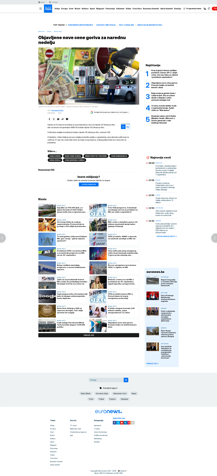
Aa (123, 127)
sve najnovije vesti (166, 236)
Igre (71, 435)
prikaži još (89, 335)
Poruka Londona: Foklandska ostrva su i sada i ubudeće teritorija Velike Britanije (165, 186)
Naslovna (41, 31)
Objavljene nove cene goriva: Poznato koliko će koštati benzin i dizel (122, 325)
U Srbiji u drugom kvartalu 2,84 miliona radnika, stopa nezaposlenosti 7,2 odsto (121, 310)
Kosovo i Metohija (106, 25)
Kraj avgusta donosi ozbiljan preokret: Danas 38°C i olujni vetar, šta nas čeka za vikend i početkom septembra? (164, 73)
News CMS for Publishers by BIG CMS (108, 473)
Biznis (77, 8)
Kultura (85, 8)
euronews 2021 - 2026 (107, 471)
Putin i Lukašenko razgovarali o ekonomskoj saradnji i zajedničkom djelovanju (168, 316)
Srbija (57, 8)
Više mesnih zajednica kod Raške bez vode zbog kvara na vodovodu (166, 213)
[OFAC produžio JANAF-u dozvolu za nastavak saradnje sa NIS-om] (98, 239)
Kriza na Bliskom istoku (149, 25)
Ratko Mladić (86, 393)
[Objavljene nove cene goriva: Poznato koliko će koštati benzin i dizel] (98, 325)
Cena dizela (54, 160)
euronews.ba (155, 271)
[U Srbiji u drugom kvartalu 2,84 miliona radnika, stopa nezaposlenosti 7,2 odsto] (98, 311)
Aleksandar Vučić (119, 393)
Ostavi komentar (89, 184)
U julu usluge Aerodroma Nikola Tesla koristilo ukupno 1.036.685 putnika (71, 325)
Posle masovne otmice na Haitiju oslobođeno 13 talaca (166, 200)
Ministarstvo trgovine (96, 156)
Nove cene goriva (73, 156)
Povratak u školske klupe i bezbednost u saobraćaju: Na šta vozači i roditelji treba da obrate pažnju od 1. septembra (166, 170)
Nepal (134, 393)
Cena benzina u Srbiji (74, 160)
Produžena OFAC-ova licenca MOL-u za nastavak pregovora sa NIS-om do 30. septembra (72, 253)
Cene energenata (119, 156)
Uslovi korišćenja (100, 432)
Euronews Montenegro (80, 25)
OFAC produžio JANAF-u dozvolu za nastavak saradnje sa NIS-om (122, 237)
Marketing (97, 439)
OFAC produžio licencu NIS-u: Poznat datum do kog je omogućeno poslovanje (120, 296)
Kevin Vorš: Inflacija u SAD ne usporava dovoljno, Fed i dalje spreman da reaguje (70, 310)
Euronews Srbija (102, 393)
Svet (71, 8)
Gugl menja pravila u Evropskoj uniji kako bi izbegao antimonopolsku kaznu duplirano (72, 296)
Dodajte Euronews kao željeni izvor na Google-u (111, 112)
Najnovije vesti (75, 429)
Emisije (177, 8)
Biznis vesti (58, 31)
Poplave (112, 399)
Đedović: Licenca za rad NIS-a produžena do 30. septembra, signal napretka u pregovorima (121, 281)
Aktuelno (159, 208)
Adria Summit (166, 8)
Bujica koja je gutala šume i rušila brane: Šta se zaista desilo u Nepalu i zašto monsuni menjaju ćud (163, 96)
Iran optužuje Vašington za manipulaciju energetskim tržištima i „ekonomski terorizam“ (166, 352)
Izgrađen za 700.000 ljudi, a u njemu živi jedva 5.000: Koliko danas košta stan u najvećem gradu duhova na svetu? (72, 210)
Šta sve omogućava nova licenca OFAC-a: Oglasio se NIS (122, 266)
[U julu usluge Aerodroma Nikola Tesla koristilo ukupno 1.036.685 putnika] (47, 325)
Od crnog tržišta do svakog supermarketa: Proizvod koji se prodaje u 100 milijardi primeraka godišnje (71, 224)
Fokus (158, 180)
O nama (97, 429)
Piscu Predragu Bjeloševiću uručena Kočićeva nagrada (168, 298)
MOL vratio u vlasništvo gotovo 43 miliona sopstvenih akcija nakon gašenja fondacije (122, 224)
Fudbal (101, 399)
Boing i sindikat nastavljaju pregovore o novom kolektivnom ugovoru (71, 267)
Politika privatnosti (100, 435)
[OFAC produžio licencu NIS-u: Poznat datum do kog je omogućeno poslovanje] (98, 296)
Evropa (64, 8)
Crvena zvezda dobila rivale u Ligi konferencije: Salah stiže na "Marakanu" (163, 108)
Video (128, 8)
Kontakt (97, 442)
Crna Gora (137, 8)
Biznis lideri (61, 220)
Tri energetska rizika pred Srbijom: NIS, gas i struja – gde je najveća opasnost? (72, 238)
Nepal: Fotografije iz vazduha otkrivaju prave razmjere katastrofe (169, 282)
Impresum (97, 425)
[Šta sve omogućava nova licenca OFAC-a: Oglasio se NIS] (98, 267)
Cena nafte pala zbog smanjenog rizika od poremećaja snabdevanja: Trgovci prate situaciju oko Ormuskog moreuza (123, 253)
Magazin (100, 8)
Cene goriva (55, 156)
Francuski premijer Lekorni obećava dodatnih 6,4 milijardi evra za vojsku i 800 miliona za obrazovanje (166, 228)
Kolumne (120, 8)
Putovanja (110, 8)
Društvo (159, 163)
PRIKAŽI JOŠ (151, 364)
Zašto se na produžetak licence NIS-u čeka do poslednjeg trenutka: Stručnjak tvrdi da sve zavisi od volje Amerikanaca (72, 281)
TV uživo (73, 425)
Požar (91, 399)
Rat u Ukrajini (126, 25)
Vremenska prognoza (78, 432)
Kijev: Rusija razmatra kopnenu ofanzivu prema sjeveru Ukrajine (168, 333)
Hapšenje (124, 399)
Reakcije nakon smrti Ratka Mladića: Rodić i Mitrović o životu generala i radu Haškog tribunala (163, 119)
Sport (92, 8)
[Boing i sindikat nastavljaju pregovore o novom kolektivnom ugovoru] (47, 267)
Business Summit (151, 8)
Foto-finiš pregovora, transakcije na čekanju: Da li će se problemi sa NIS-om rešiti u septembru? (123, 210)
